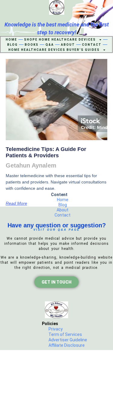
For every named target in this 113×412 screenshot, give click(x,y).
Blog (12, 44)
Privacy (56, 329)
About (68, 44)
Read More (16, 203)
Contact (92, 44)
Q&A (50, 44)
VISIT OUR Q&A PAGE (56, 229)
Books (32, 44)
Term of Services (65, 334)
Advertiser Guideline (68, 339)
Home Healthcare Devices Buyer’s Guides (54, 49)
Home (11, 39)
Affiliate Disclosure (67, 345)
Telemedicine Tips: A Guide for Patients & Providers (46, 152)
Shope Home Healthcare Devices (60, 39)
